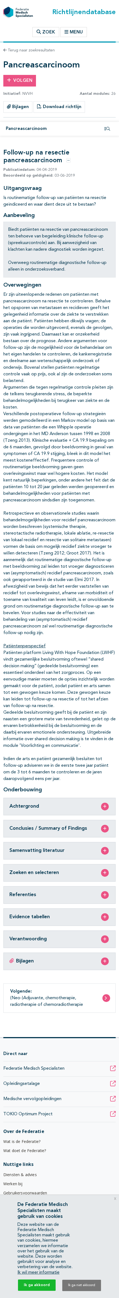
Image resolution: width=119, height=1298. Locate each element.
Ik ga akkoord (37, 1285)
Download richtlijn (61, 107)
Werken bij (13, 1183)
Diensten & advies (20, 1174)
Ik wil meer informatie (38, 1272)
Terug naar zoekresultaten (31, 50)
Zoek (48, 32)
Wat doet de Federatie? (24, 1150)
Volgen (22, 80)
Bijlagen (20, 107)
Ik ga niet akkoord (81, 1285)
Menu (76, 32)
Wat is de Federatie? (21, 1141)
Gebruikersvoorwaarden (25, 1192)
